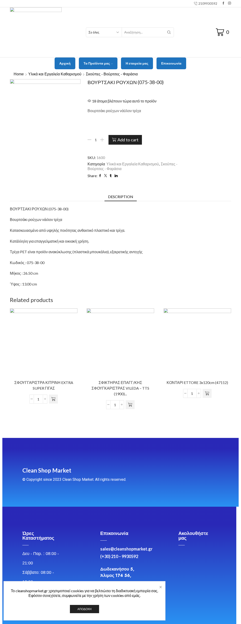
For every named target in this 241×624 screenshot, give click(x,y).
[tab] (120, 196)
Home (19, 74)
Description (120, 196)
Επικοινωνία (171, 63)
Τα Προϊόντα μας (97, 63)
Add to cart (127, 139)
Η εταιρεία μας (137, 63)
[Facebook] (223, 3)
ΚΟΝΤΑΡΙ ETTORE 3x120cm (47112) (197, 382)
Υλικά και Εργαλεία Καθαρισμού (54, 74)
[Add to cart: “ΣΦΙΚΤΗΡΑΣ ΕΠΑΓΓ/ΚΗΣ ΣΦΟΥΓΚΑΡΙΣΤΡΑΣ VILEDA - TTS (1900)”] (130, 404)
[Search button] (169, 32)
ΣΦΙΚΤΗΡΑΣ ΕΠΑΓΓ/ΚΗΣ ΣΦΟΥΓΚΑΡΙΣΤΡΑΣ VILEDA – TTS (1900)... (120, 388)
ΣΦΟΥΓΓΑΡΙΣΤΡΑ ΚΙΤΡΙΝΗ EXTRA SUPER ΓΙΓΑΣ (43, 385)
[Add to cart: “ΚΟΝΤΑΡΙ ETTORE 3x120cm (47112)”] (207, 393)
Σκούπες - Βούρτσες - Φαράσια (112, 74)
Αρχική (65, 63)
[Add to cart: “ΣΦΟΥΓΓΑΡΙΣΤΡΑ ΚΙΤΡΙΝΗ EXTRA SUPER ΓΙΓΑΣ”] (53, 399)
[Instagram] (229, 3)
